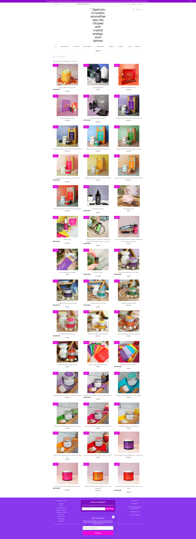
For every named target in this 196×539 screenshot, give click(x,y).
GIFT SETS (77, 46)
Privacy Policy (61, 519)
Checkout (140, 4)
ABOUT (111, 46)
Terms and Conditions (61, 510)
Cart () (134, 4)
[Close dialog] (113, 517)
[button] (56, 89)
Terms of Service (61, 516)
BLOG (130, 46)
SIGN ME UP (109, 508)
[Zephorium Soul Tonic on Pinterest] (136, 9)
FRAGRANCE (101, 46)
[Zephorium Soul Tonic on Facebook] (134, 9)
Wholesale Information (61, 512)
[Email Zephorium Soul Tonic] (142, 9)
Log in (128, 4)
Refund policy (61, 521)
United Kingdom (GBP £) (83, 4)
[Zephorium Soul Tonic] (98, 25)
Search (61, 505)
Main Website (61, 514)
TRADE (121, 46)
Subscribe (98, 533)
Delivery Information (61, 508)
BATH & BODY (87, 46)
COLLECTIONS (64, 46)
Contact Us (61, 503)
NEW (55, 46)
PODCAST (138, 46)
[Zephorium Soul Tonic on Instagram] (139, 9)
